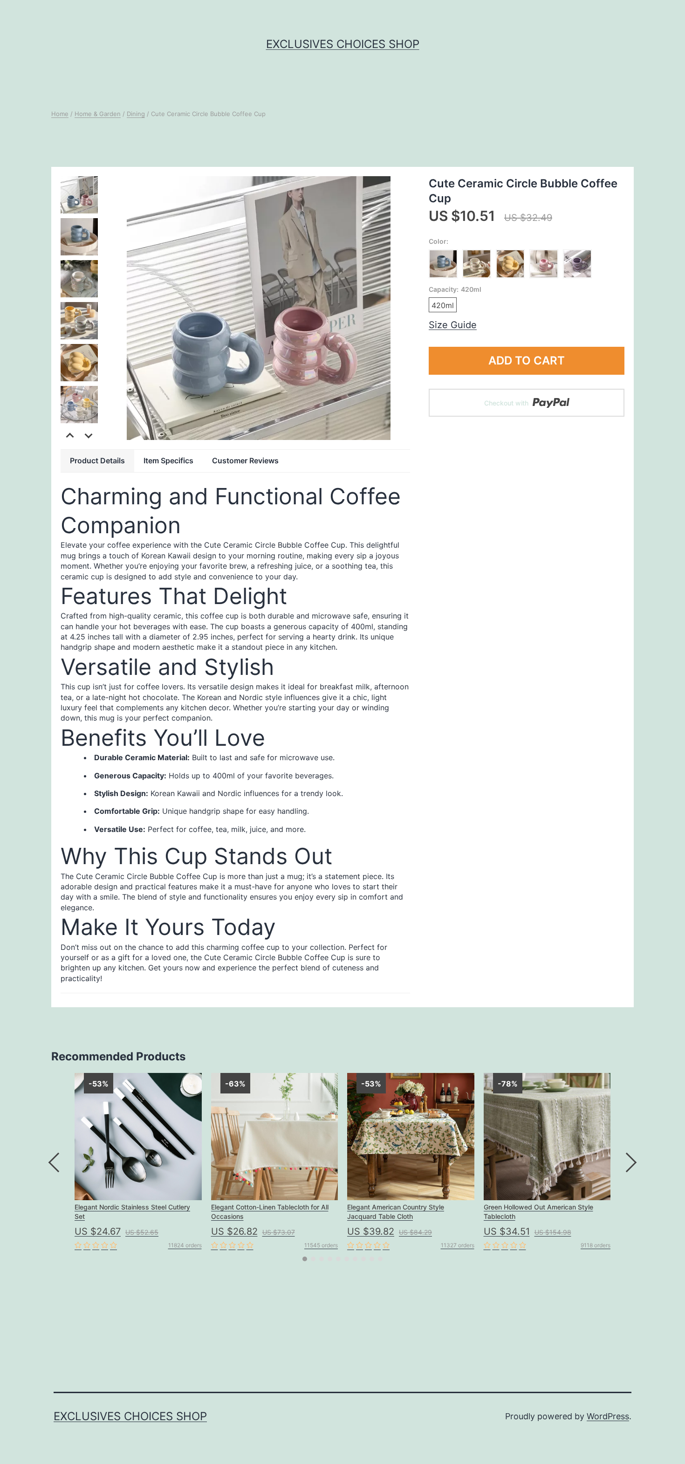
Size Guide (453, 324)
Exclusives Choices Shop (342, 44)
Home (59, 113)
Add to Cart (526, 360)
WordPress (608, 1416)
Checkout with (507, 403)
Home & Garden (98, 113)
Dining (136, 113)
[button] (88, 435)
